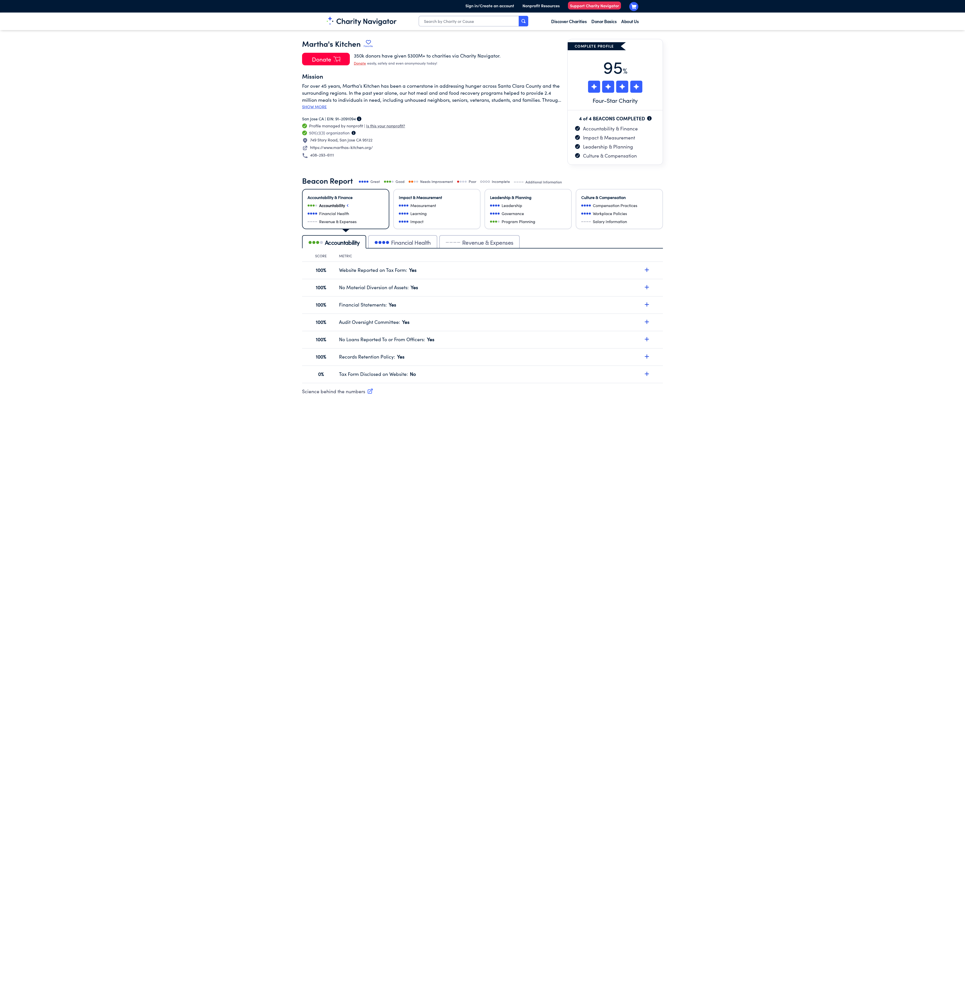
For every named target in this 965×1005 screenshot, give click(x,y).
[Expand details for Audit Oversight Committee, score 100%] (647, 322)
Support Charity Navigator (594, 5)
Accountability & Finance (610, 128)
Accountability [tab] (342, 242)
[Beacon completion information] (649, 118)
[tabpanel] (482, 318)
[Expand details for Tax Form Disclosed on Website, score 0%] (647, 374)
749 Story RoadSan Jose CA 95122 (341, 139)
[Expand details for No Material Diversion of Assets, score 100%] (647, 287)
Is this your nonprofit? (385, 125)
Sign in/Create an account (489, 6)
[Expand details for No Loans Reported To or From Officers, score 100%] (647, 339)
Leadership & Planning (608, 146)
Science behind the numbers (333, 391)
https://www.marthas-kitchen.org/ (341, 147)
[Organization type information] (354, 133)
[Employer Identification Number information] (359, 119)
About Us (630, 21)
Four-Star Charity (615, 100)
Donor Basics (603, 21)
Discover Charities (569, 21)
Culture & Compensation (610, 156)
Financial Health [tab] (411, 242)
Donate (360, 63)
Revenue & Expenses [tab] (487, 242)
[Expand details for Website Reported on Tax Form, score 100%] (647, 270)
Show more (314, 106)
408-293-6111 (322, 155)
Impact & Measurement (609, 137)
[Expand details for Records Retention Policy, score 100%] (647, 357)
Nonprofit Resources (541, 6)
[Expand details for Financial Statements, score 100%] (647, 304)
